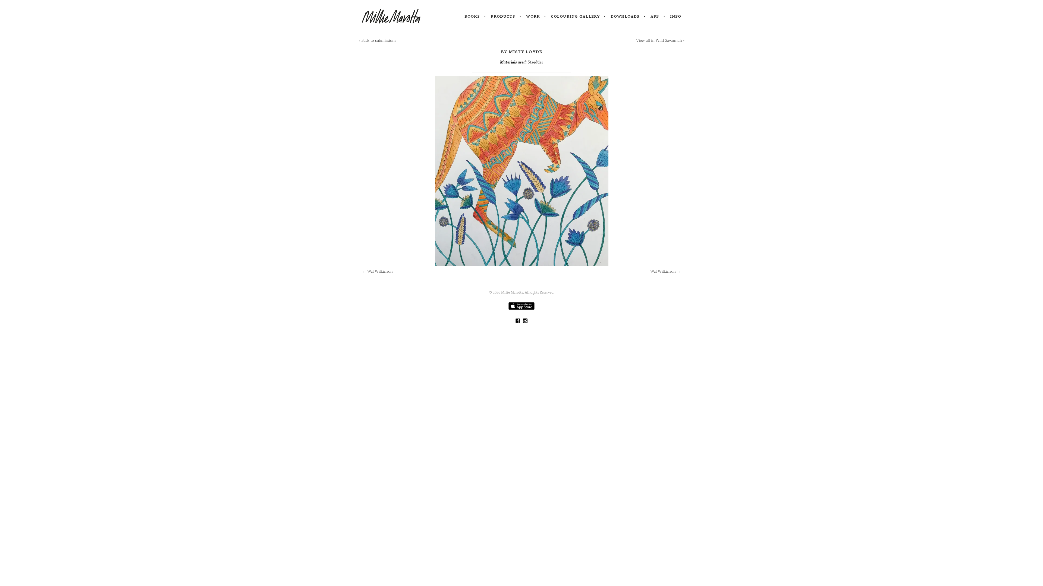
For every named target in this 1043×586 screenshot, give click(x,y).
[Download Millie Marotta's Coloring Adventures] (521, 308)
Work (533, 16)
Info (675, 16)
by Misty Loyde (521, 51)
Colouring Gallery (575, 16)
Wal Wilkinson (377, 271)
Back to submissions (378, 40)
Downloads (625, 16)
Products (503, 16)
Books (472, 16)
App (655, 16)
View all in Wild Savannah (659, 40)
